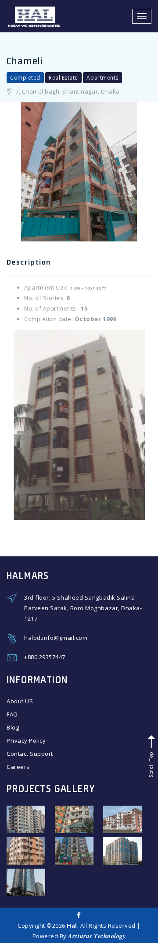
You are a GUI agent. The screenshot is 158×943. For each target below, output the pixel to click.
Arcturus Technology (97, 936)
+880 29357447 (44, 657)
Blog (13, 727)
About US (20, 701)
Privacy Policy (26, 740)
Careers (18, 767)
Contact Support (30, 754)
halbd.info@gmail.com (55, 638)
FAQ (12, 714)
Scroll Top (150, 763)
